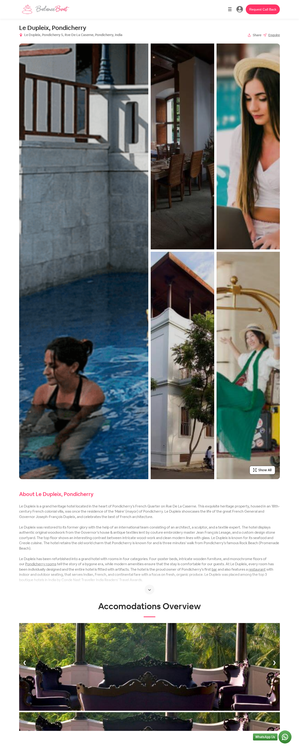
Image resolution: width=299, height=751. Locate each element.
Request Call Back (262, 9)
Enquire (274, 35)
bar (214, 569)
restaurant (257, 569)
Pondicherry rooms (40, 564)
